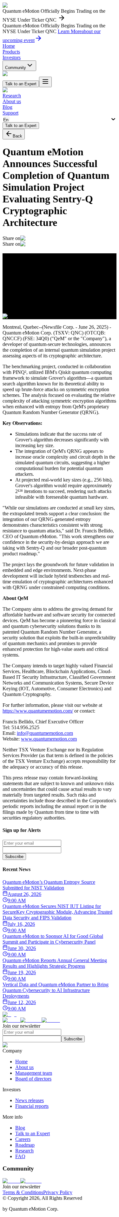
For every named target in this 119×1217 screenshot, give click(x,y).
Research (12, 95)
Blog (7, 107)
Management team (33, 1073)
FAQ (20, 1156)
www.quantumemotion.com (49, 739)
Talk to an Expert (32, 1133)
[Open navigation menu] (45, 82)
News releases (29, 1100)
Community (15, 67)
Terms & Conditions (23, 1192)
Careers (22, 1139)
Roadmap (25, 1145)
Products (11, 51)
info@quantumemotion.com (45, 733)
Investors (12, 57)
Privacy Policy (57, 1192)
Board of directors (33, 1078)
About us (12, 101)
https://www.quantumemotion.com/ (38, 711)
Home (9, 46)
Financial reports (32, 1106)
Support (10, 113)
